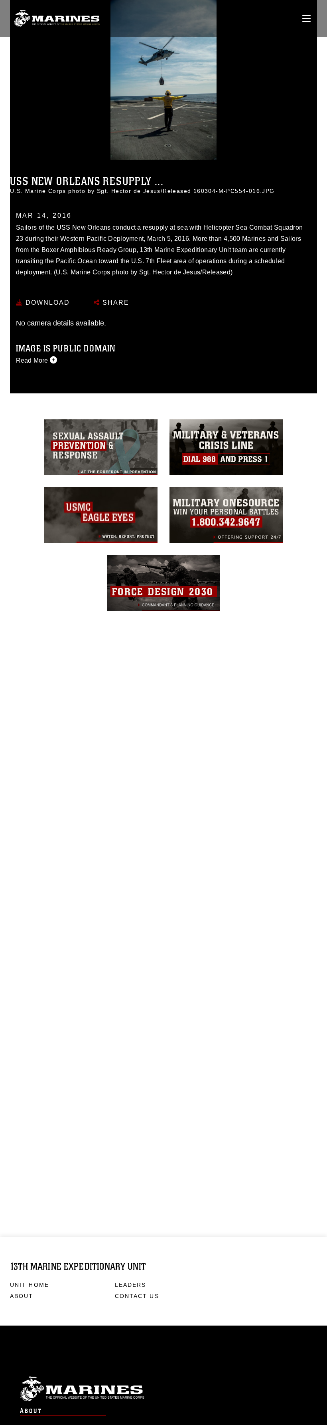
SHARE (114, 302)
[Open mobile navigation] (306, 18)
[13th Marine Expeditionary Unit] (57, 18)
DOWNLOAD (46, 302)
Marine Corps (163, 1389)
